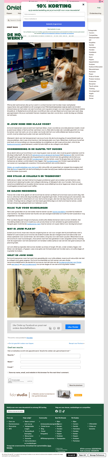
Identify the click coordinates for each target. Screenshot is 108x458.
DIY (90, 40)
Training (92, 88)
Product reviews (94, 79)
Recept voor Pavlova (76, 343)
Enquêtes (92, 42)
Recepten (92, 84)
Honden (30, 338)
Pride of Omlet (94, 76)
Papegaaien (61, 438)
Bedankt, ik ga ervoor (54, 24)
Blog (42, 429)
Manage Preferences (97, 455)
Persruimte (12, 426)
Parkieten (92, 72)
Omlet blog (12, 27)
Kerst (91, 57)
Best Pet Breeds (60, 418)
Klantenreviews (14, 424)
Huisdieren (92, 52)
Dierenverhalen (94, 38)
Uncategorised (94, 91)
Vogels (91, 93)
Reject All (82, 455)
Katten (91, 55)
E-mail (11, 367)
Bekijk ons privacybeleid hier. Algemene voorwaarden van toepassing (58, 33)
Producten (92, 81)
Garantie (28, 438)
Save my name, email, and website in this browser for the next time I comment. (39, 372)
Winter (91, 96)
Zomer (91, 98)
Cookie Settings (61, 451)
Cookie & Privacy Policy (61, 449)
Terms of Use (59, 448)
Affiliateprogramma (47, 438)
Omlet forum (45, 426)
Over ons (12, 421)
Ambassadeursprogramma (50, 424)
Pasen (91, 74)
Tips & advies (93, 86)
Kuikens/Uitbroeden (96, 67)
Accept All (71, 455)
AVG (10, 429)
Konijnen (92, 64)
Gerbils (91, 45)
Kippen (91, 59)
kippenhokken (94, 62)
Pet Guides (75, 418)
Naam (10, 362)
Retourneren (29, 436)
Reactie (11, 355)
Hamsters (92, 47)
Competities (93, 35)
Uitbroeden (93, 424)
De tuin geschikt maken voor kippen (21, 343)
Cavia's (91, 33)
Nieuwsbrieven (94, 69)
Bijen (58, 421)
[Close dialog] (83, 4)
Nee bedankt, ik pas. (54, 29)
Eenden (59, 426)
